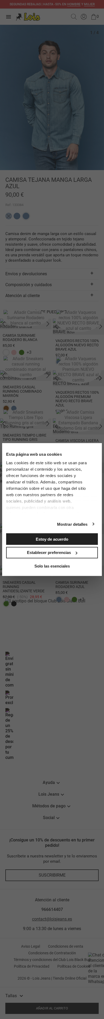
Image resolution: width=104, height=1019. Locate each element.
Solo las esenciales (52, 566)
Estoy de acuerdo (52, 539)
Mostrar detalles (72, 524)
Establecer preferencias (49, 552)
